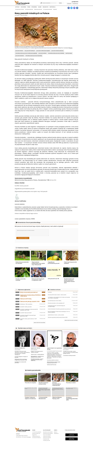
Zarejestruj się (75, 3)
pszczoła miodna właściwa (57, 50)
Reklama (55, 432)
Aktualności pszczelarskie (48, 432)
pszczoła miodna (19, 50)
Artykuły (17, 7)
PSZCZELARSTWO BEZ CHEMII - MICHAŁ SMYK (62, 294)
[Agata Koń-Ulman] (38, 339)
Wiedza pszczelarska (38, 9)
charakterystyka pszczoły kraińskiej (56, 53)
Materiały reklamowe (36, 433)
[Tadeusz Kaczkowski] (70, 339)
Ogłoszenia (23, 7)
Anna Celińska (20, 201)
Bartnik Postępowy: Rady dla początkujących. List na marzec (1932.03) (62, 312)
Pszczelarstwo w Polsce (19, 9)
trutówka (62, 292)
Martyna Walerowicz (20, 348)
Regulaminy (34, 434)
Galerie (39, 7)
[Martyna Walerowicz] (22, 339)
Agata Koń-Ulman (35, 348)
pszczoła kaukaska (19, 55)
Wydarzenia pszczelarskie (48, 433)
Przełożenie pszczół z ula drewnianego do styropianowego (62, 306)
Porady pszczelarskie (29, 9)
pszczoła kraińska (42, 53)
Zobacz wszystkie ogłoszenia (39, 322)
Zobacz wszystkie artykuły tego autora (26, 213)
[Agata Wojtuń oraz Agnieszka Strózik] (54, 339)
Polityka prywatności (36, 436)
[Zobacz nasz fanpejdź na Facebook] (69, 8)
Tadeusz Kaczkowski (68, 348)
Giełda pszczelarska (47, 436)
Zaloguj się (69, 3)
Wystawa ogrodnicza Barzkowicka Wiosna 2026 (62, 317)
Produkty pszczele (46, 440)
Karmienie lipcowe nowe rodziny (62, 300)
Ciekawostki (45, 7)
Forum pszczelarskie (47, 434)
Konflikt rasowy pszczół (21, 186)
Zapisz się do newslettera (71, 439)
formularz (29, 437)
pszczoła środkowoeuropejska (43, 50)
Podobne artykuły (22, 248)
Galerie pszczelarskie (34, 370)
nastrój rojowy (69, 53)
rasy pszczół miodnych (30, 50)
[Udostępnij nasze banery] (77, 8)
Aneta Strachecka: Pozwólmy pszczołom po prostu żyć (62, 309)
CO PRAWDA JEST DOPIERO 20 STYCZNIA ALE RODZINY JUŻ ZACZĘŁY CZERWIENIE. (62, 298)
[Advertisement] (19, 385)
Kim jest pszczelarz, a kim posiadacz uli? (62, 303)
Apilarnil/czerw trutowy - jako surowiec (62, 314)
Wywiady (55, 9)
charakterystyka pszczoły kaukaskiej (33, 55)
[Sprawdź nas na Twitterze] (71, 8)
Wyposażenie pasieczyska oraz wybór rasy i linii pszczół (31, 191)
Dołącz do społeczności (72, 435)
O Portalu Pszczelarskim (36, 432)
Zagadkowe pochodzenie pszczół (24, 188)
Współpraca (52, 7)
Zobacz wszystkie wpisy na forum (71, 320)
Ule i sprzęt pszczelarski (47, 9)
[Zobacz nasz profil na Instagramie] (74, 8)
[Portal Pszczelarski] (26, 2)
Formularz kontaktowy (36, 437)
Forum (28, 7)
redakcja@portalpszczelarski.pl (22, 435)
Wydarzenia (34, 7)
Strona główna (17, 15)
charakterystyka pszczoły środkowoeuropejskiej (26, 53)
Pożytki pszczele (46, 439)
